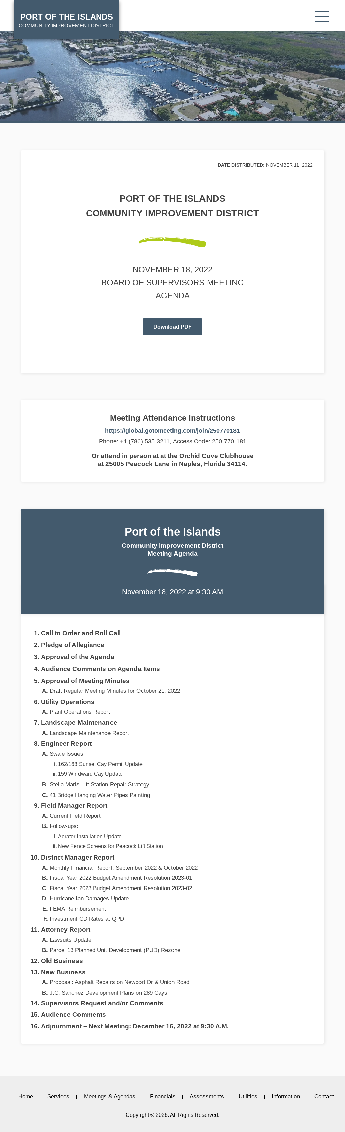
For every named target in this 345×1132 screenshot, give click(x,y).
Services (58, 1097)
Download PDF (172, 327)
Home (25, 1097)
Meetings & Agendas (109, 1097)
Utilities (248, 1097)
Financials (163, 1097)
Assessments (207, 1097)
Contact (324, 1097)
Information (286, 1097)
